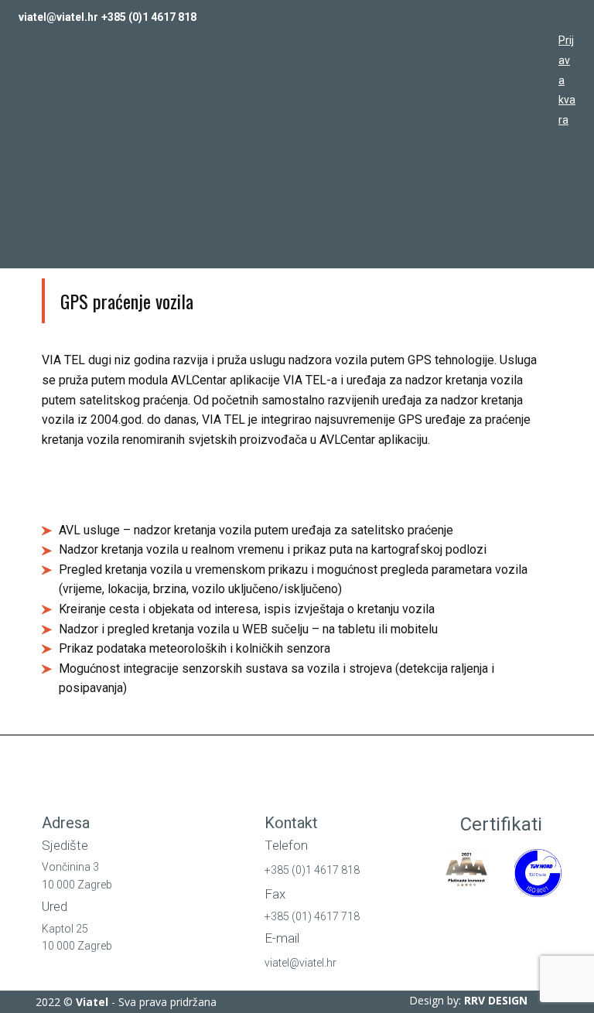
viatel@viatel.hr (58, 17)
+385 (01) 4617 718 (312, 916)
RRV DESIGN (495, 1000)
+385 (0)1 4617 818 (148, 17)
